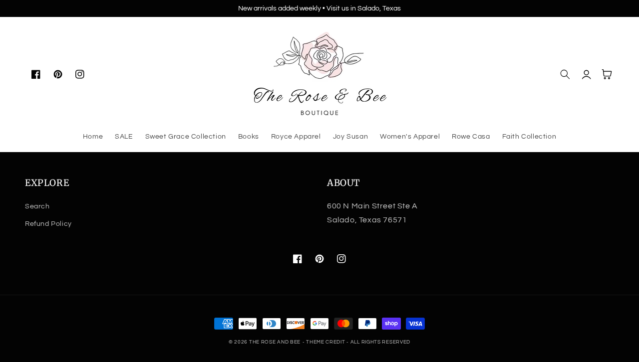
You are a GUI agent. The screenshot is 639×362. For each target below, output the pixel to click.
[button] (565, 74)
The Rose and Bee (275, 342)
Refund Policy (48, 223)
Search (37, 206)
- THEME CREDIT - (326, 342)
